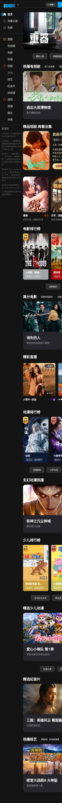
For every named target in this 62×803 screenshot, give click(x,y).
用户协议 (7, 156)
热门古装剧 (49, 66)
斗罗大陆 (54, 470)
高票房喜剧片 (47, 297)
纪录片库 (47, 669)
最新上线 (40, 56)
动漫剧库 (37, 470)
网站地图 (15, 154)
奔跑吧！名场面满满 (50, 739)
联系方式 (5, 154)
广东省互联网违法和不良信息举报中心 (11, 193)
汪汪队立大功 (40, 598)
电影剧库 (53, 286)
